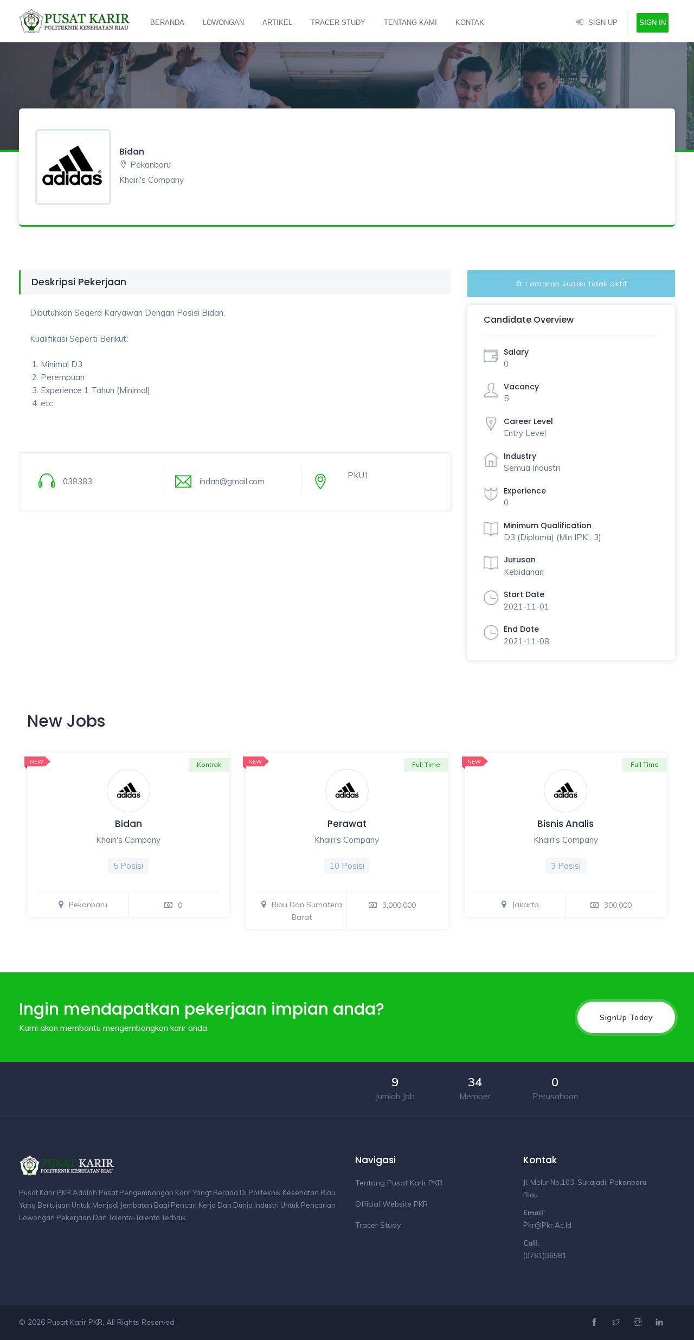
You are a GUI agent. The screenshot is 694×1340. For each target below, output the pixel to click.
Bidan (128, 823)
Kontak (469, 22)
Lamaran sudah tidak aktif (576, 283)
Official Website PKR (391, 1204)
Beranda (167, 22)
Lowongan (223, 22)
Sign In (652, 22)
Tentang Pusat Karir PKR (398, 1183)
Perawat (347, 823)
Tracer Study (338, 22)
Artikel (277, 22)
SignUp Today (626, 1017)
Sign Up (603, 22)
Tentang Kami (410, 22)
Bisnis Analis (565, 823)
